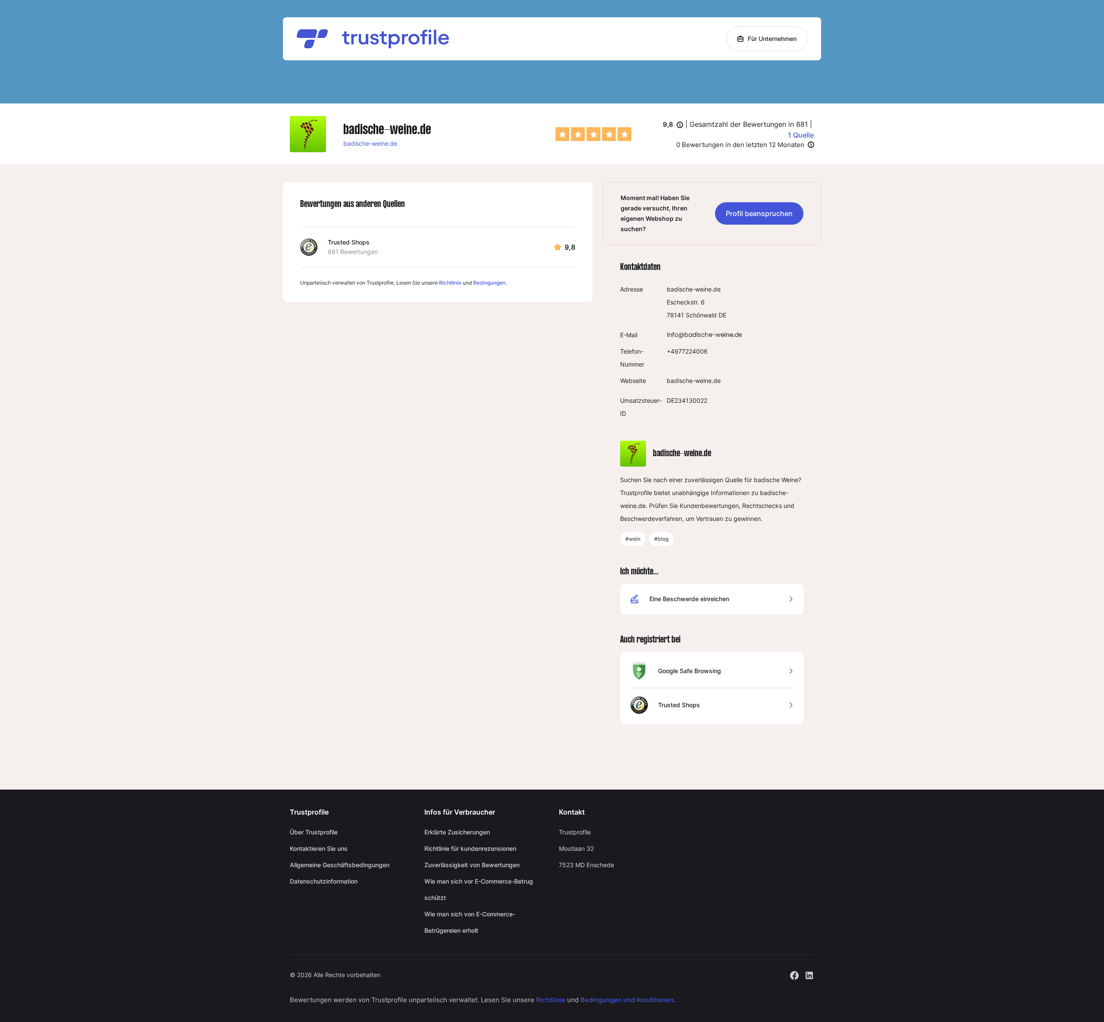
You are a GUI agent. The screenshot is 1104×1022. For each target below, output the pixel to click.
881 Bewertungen (353, 251)
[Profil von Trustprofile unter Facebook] (794, 974)
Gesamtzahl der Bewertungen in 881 (749, 124)
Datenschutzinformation (324, 881)
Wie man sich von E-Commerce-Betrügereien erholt (469, 922)
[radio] (562, 134)
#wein (632, 539)
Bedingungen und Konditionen (627, 1000)
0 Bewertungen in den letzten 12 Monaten (740, 145)
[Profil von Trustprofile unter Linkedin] (810, 974)
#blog (661, 539)
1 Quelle (801, 135)
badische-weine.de (370, 143)
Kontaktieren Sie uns (319, 848)
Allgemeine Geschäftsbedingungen (339, 864)
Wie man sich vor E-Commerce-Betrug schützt (478, 889)
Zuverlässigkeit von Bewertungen (472, 864)
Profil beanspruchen (759, 213)
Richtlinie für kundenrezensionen (470, 848)
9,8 (673, 125)
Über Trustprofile (314, 832)
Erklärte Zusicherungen (457, 832)
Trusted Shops (349, 242)
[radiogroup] (593, 134)
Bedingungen (489, 282)
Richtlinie (450, 282)
